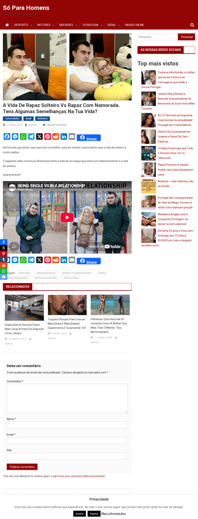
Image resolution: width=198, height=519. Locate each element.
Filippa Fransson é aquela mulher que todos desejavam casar (175, 169)
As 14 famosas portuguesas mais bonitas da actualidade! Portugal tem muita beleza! (175, 120)
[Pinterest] (3, 254)
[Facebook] (3, 242)
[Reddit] (3, 265)
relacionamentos (46, 272)
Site (9, 450)
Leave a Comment (56, 124)
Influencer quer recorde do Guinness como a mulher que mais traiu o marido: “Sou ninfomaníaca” (109, 325)
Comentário (15, 381)
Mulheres (66, 24)
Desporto (21, 24)
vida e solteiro (71, 277)
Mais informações (113, 513)
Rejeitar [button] (94, 513)
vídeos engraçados (17, 277)
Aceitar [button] (80, 513)
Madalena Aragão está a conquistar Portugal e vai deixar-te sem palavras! (173, 219)
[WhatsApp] (3, 271)
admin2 (32, 124)
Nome (11, 419)
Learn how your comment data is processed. (78, 476)
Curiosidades (12, 118)
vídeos (102, 272)
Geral (112, 24)
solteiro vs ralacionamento (77, 272)
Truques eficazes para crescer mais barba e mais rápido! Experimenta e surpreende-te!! (67, 323)
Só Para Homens (26, 7)
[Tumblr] (3, 259)
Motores (43, 24)
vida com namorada (45, 277)
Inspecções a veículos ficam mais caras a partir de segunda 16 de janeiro (24, 329)
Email (11, 434)
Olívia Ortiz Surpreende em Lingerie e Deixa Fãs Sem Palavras (174, 136)
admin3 (52, 338)
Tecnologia (90, 24)
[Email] (3, 277)
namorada (24, 272)
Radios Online (134, 24)
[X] (3, 248)
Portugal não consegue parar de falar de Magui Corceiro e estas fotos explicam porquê (175, 202)
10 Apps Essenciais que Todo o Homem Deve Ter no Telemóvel (175, 153)
